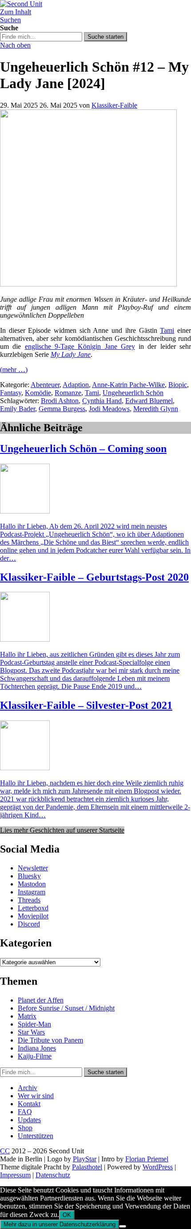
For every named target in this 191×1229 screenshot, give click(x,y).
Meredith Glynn (155, 408)
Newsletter (33, 868)
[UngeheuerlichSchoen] (88, 284)
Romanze (68, 392)
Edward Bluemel (149, 400)
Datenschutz (53, 1175)
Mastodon (32, 884)
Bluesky (29, 876)
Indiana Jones (37, 1048)
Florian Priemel (146, 1159)
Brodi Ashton (60, 400)
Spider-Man (34, 1024)
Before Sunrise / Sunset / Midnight (66, 1008)
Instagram (31, 892)
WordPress (158, 1167)
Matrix (27, 1016)
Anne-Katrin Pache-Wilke (128, 384)
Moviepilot (33, 916)
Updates (29, 1120)
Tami (167, 330)
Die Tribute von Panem (50, 1040)
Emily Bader (17, 408)
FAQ (25, 1112)
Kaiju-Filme (35, 1056)
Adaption (76, 384)
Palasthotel (87, 1167)
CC (5, 1151)
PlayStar (84, 1159)
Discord (29, 924)
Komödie (38, 392)
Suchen (10, 20)
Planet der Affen (41, 1000)
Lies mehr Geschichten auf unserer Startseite (62, 830)
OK (67, 1215)
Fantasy (10, 392)
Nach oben (15, 45)
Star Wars (31, 1032)
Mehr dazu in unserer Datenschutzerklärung (59, 1224)
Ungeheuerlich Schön (133, 392)
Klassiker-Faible (114, 105)
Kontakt (29, 1104)
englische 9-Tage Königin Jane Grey (80, 346)
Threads (29, 900)
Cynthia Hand (102, 400)
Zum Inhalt (15, 12)
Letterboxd (33, 908)
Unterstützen (35, 1136)
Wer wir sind (36, 1096)
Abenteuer (45, 384)
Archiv (27, 1088)
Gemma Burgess (62, 408)
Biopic (177, 384)
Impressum (15, 1175)
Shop (25, 1128)
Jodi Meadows (109, 408)
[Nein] (122, 1226)
